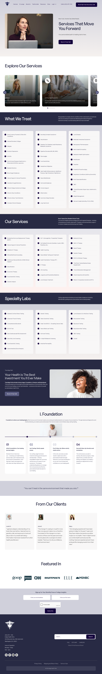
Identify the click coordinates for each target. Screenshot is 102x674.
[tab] (47, 108)
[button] (54, 4)
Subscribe (50, 611)
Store (48, 4)
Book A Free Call (65, 42)
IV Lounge (21, 4)
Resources (43, 4)
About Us (28, 4)
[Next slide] (97, 92)
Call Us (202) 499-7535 (66, 4)
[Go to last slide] (5, 92)
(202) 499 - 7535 (9, 635)
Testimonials (35, 4)
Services (15, 4)
